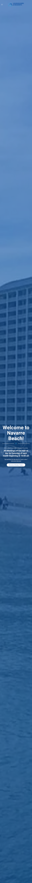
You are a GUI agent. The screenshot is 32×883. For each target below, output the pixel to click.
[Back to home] (16, 4)
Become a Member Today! (16, 465)
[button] (2, 4)
